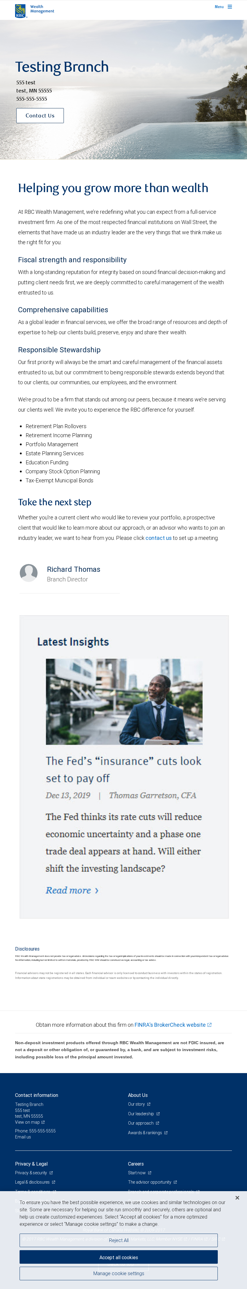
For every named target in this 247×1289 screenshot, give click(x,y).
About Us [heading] (138, 1095)
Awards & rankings (145, 1132)
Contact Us (40, 116)
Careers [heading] (136, 1164)
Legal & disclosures (32, 1182)
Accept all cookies (118, 1257)
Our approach (141, 1123)
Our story (136, 1104)
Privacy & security (31, 1172)
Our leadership (141, 1113)
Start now (137, 1172)
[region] (123, 1240)
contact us (158, 537)
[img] (123, 90)
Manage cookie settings (118, 1273)
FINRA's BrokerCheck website (170, 1024)
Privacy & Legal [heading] (31, 1164)
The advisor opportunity (150, 1182)
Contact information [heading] (36, 1095)
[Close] (237, 1197)
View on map (27, 1122)
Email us (23, 1137)
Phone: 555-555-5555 (35, 1131)
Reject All (119, 1240)
